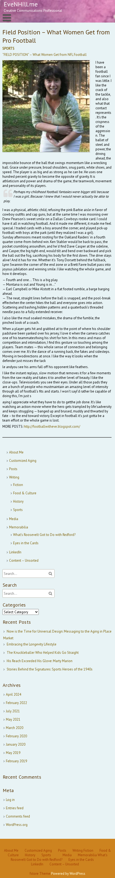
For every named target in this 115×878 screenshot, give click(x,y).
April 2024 (13, 694)
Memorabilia (18, 527)
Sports (18, 509)
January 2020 (15, 744)
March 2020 (14, 727)
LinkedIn (15, 552)
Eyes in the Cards (26, 543)
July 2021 (13, 711)
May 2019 (13, 752)
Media (13, 519)
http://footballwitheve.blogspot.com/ (52, 426)
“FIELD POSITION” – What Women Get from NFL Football (44, 54)
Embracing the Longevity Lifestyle (31, 644)
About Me (16, 452)
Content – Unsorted (24, 560)
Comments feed (18, 816)
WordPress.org (17, 824)
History (18, 501)
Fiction (18, 484)
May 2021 (13, 719)
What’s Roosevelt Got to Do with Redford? (44, 534)
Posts (13, 469)
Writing (14, 477)
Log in (10, 799)
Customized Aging (22, 460)
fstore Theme (40, 873)
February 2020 (16, 736)
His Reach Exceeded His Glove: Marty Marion (39, 661)
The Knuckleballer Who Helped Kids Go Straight (43, 652)
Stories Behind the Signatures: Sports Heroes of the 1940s (50, 669)
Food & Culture (24, 493)
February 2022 (16, 703)
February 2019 (16, 761)
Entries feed (15, 808)
